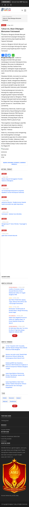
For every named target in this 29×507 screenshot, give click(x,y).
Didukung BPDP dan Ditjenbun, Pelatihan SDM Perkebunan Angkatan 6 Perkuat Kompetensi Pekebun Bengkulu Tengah (17, 365)
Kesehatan (13, 401)
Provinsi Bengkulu (13, 287)
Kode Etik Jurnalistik (6, 438)
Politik (4, 398)
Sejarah (9, 16)
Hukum (10, 298)
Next (15, 335)
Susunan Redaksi (5, 429)
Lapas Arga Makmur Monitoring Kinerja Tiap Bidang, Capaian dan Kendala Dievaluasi (15, 375)
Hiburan (5, 401)
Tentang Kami (5, 420)
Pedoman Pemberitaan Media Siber (10, 436)
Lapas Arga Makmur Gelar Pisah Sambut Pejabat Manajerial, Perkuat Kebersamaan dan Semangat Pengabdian (16, 384)
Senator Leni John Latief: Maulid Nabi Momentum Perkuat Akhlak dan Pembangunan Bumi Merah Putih (16, 356)
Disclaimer (4, 441)
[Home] (6, 9)
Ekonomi (11, 398)
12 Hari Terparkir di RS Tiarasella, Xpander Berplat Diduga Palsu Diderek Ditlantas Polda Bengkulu (16, 347)
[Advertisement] (14, 256)
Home (4, 16)
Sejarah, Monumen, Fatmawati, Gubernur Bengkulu (14, 163)
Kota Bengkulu (12, 315)
